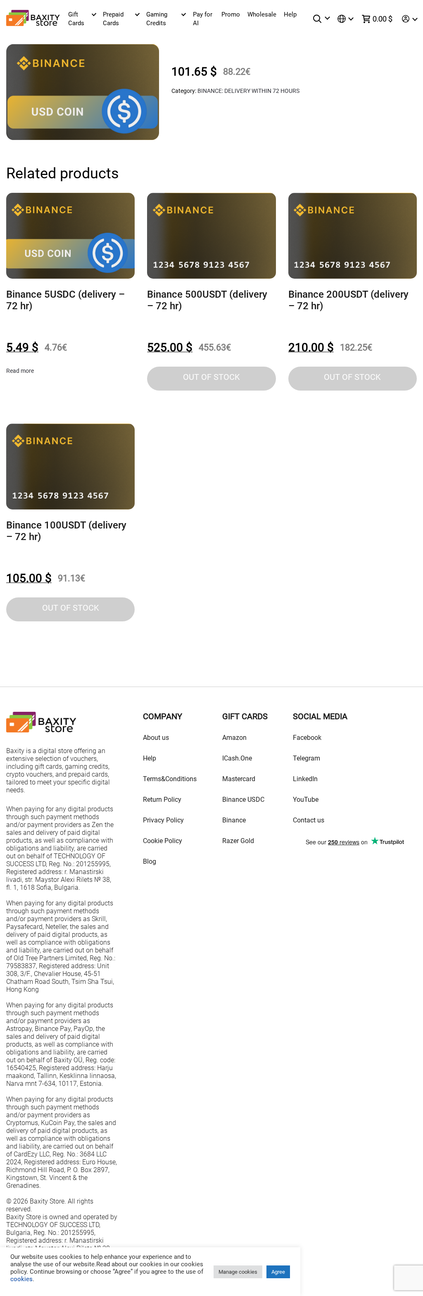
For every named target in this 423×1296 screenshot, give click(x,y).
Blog (149, 861)
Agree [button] (278, 1272)
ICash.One (237, 758)
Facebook (307, 738)
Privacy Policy (163, 820)
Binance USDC (243, 799)
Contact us (308, 820)
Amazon (234, 738)
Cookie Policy (162, 841)
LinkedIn (305, 779)
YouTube (305, 799)
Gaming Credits (156, 19)
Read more (20, 370)
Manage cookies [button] (238, 1272)
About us (156, 738)
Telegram (306, 758)
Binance (234, 820)
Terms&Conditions (170, 779)
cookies (21, 1279)
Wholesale (261, 14)
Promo (230, 14)
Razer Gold (238, 841)
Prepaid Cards (113, 19)
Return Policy (162, 799)
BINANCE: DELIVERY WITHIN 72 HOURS (248, 91)
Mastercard (238, 779)
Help (290, 14)
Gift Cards (76, 19)
